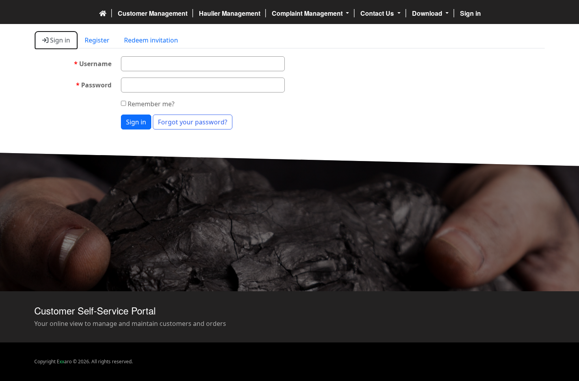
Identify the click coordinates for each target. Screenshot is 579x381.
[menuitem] (102, 12)
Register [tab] (97, 40)
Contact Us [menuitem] (377, 13)
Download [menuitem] (428, 13)
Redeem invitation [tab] (151, 40)
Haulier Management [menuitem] (229, 13)
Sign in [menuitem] (470, 13)
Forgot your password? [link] (192, 122)
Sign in (136, 122)
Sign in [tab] (59, 40)
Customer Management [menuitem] (152, 13)
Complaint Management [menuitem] (308, 13)
